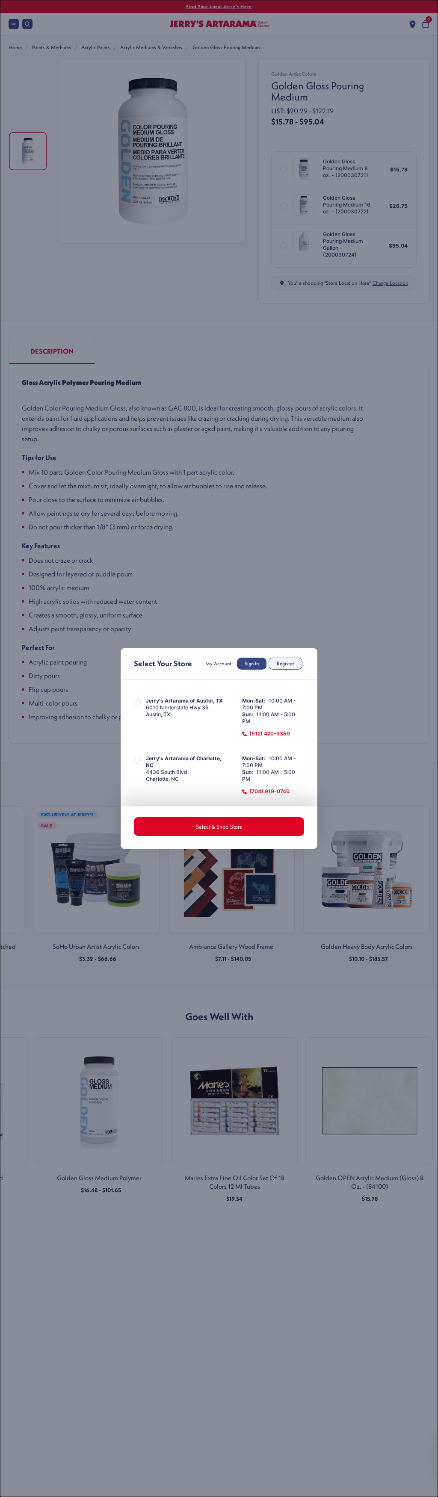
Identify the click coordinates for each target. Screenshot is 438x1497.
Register (285, 663)
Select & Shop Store (219, 826)
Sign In (252, 663)
